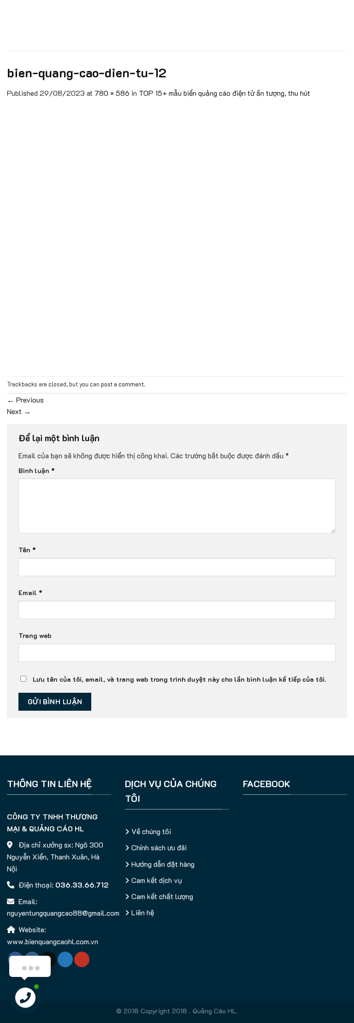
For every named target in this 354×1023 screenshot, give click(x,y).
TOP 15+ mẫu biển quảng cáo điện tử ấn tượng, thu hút (224, 93)
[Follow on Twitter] (65, 959)
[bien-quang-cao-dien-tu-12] (177, 236)
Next (19, 411)
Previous (25, 399)
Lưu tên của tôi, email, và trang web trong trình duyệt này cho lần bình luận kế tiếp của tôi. (179, 679)
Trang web (35, 635)
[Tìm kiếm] (343, 25)
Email (30, 592)
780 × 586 (112, 93)
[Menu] (12, 25)
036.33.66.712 (82, 884)
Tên (27, 549)
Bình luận (36, 470)
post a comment (122, 384)
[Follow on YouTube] (81, 959)
